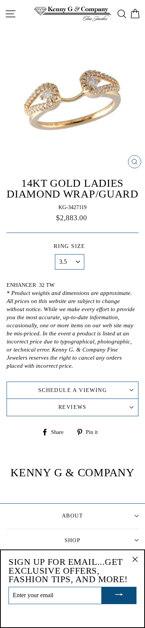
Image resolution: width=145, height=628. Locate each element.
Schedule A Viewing (72, 390)
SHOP (73, 540)
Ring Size (69, 246)
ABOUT (72, 516)
